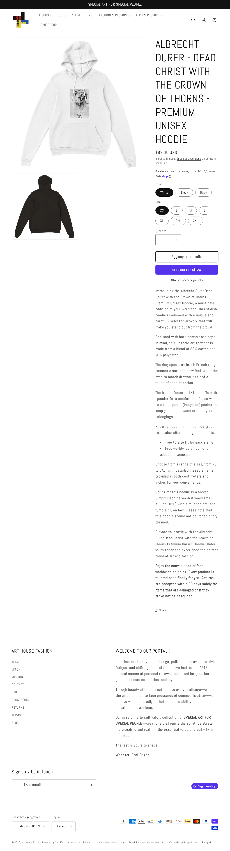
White (164, 193)
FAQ (14, 692)
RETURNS (18, 707)
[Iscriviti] (90, 785)
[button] (193, 20)
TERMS (16, 715)
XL (162, 221)
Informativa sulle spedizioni (183, 842)
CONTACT (18, 684)
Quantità (160, 231)
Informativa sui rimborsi (80, 842)
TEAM (15, 662)
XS (162, 210)
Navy (203, 193)
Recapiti (206, 842)
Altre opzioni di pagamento (187, 280)
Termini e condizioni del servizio (146, 842)
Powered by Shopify (52, 842)
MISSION (17, 677)
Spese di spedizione (189, 159)
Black (184, 193)
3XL (195, 221)
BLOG (15, 722)
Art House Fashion (31, 842)
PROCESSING (20, 700)
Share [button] (163, 610)
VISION (16, 669)
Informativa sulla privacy (111, 842)
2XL (178, 221)
